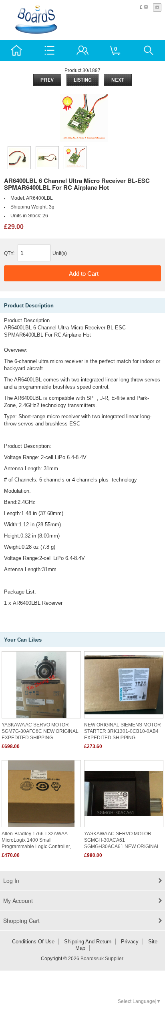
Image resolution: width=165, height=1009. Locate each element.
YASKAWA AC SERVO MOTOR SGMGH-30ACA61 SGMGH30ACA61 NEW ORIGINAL (122, 840)
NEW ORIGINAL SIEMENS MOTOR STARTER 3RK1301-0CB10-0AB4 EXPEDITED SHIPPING (122, 731)
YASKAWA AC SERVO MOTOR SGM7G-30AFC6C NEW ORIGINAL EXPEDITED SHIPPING (40, 731)
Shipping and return (87, 942)
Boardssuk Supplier (101, 958)
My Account (18, 901)
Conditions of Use (33, 942)
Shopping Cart (21, 921)
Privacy (130, 942)
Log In (11, 881)
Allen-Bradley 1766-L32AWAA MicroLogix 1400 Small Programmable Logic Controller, (36, 840)
